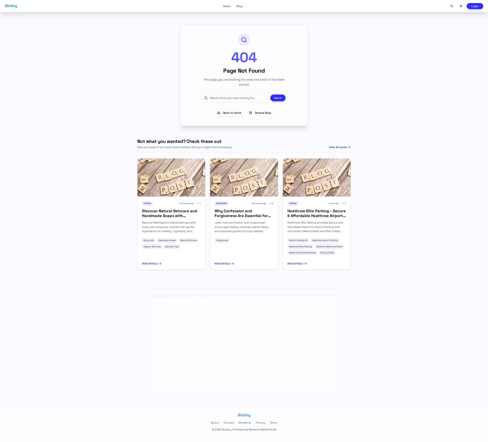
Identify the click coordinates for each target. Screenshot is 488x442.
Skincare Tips (172, 246)
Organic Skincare (152, 246)
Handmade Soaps (167, 240)
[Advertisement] (244, 345)
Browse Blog (263, 113)
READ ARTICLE (150, 263)
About (215, 422)
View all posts (338, 147)
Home (226, 6)
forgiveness (222, 240)
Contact (229, 422)
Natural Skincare (188, 240)
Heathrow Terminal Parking (302, 252)
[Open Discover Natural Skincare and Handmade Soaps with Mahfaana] (171, 178)
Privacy (260, 422)
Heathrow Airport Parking (325, 240)
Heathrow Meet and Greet (329, 246)
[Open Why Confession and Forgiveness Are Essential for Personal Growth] (244, 178)
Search (278, 97)
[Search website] (451, 6)
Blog (239, 6)
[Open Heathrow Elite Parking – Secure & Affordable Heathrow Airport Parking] (317, 178)
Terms (273, 422)
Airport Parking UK (298, 240)
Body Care (149, 240)
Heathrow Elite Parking (300, 246)
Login (475, 6)
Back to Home (232, 113)
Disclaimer (245, 422)
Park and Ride (327, 252)
